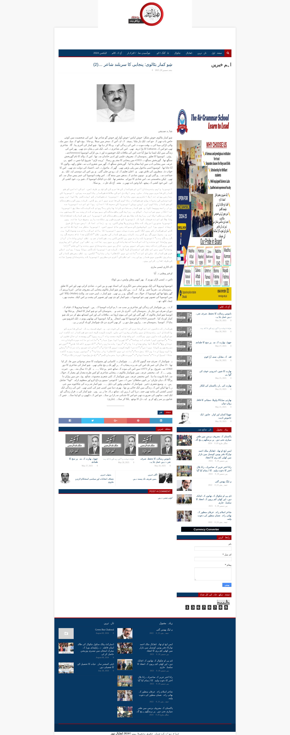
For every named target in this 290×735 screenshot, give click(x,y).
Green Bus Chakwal (104, 629)
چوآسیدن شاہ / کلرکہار (138, 53)
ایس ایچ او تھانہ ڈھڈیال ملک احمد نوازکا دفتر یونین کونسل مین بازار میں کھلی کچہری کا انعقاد (214, 454)
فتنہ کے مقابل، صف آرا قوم (217, 357)
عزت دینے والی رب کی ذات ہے (118, 458)
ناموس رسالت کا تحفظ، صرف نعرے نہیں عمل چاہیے (155, 460)
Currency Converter (206, 529)
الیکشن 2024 (100, 53)
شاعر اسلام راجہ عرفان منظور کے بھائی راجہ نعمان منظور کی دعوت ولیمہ (214, 515)
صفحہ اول (217, 53)
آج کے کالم (117, 53)
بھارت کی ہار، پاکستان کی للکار (215, 385)
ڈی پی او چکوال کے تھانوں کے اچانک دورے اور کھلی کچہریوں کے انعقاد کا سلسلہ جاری (213, 499)
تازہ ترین (201, 53)
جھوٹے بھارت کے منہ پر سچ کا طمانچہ (83, 460)
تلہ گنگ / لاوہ (162, 53)
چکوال (177, 53)
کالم (160, 412)
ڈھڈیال (189, 53)
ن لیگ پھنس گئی (223, 481)
